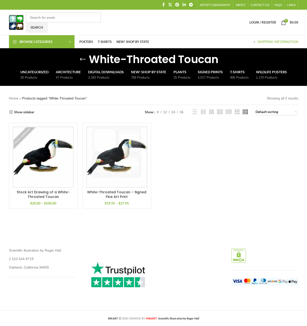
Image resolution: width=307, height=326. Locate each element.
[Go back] (83, 59)
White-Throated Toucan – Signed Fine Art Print (116, 194)
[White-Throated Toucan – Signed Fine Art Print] (116, 157)
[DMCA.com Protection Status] (238, 255)
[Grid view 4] (245, 112)
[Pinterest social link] (177, 4)
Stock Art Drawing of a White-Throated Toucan (43, 194)
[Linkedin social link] (184, 4)
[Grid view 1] (203, 112)
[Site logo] (16, 22)
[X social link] (170, 4)
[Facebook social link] (163, 4)
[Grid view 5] (220, 112)
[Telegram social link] (190, 4)
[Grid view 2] (211, 112)
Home (13, 98)
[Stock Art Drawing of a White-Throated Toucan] (43, 157)
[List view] (194, 112)
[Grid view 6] (229, 112)
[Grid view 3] (237, 112)
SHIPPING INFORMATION (277, 42)
